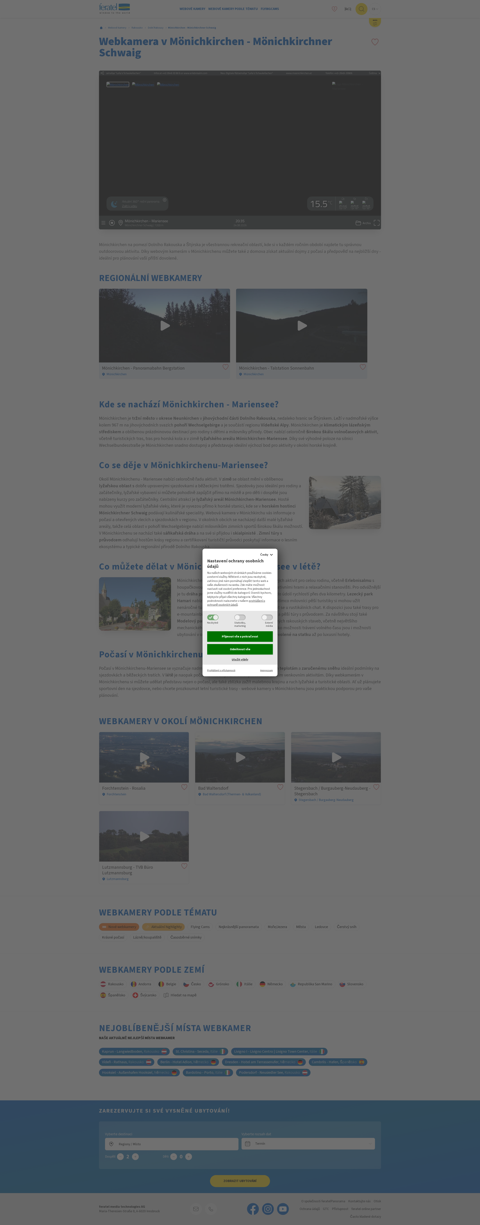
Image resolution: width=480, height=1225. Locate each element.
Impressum (266, 670)
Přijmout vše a (240, 636)
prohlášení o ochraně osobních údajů (236, 603)
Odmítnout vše (240, 649)
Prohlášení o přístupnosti (221, 670)
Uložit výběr (240, 660)
